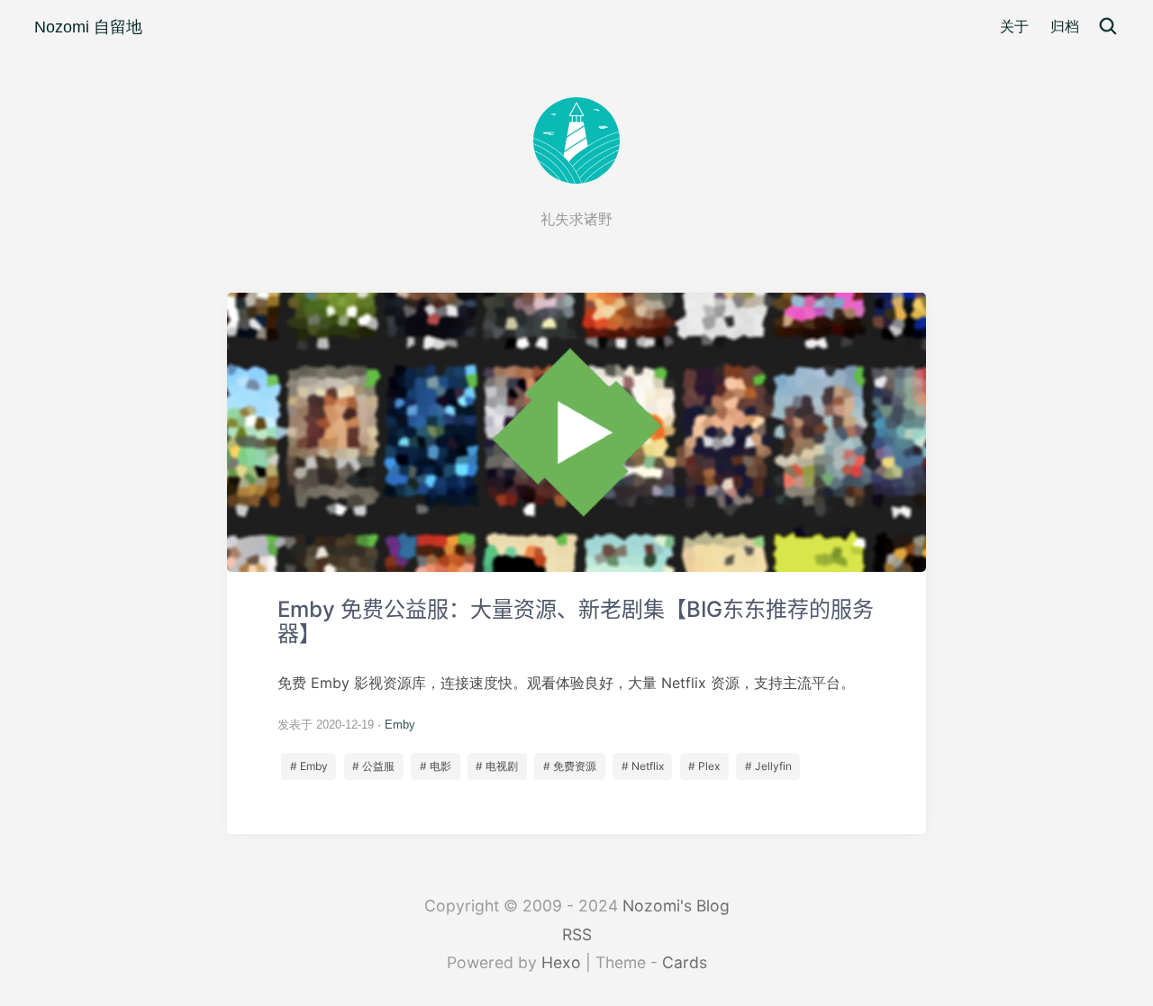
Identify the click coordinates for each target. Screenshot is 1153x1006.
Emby (400, 724)
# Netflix (643, 766)
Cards (684, 962)
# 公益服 (373, 766)
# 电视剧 (497, 766)
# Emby (309, 766)
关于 (1014, 26)
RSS (577, 934)
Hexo (561, 962)
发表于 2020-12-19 (325, 724)
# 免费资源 (569, 766)
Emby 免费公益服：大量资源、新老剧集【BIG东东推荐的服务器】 (576, 563)
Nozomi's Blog (676, 905)
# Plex (704, 766)
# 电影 (435, 766)
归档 (1064, 26)
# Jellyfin (768, 766)
